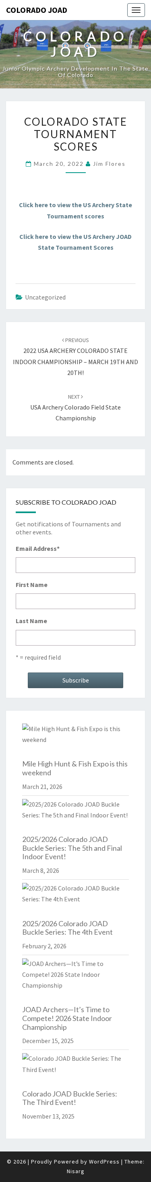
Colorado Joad (36, 10)
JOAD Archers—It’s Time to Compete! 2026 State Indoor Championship (67, 1018)
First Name (32, 585)
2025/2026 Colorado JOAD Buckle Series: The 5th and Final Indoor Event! (72, 848)
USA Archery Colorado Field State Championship (75, 407)
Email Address (38, 548)
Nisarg (76, 1171)
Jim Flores (109, 163)
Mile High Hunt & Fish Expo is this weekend (75, 768)
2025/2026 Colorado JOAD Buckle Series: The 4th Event (67, 928)
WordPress (104, 1161)
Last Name (31, 621)
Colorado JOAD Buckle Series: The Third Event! (69, 1098)
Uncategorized (45, 297)
